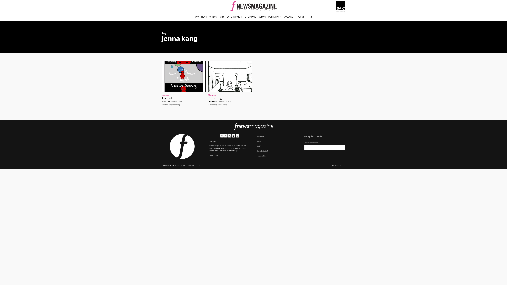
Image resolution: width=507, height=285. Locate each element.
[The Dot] (184, 76)
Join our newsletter (312, 143)
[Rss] (222, 135)
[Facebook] (225, 135)
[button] (311, 17)
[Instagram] (233, 135)
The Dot (167, 98)
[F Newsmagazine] (340, 6)
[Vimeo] (237, 135)
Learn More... (214, 156)
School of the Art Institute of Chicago (189, 165)
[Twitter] (229, 135)
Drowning (215, 98)
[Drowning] (230, 76)
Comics (165, 94)
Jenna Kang (166, 101)
